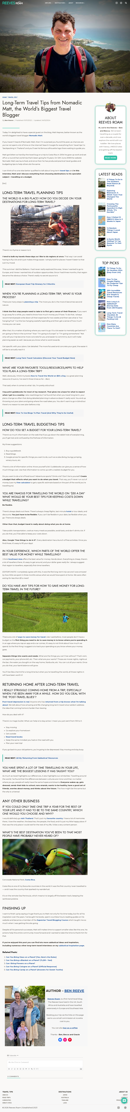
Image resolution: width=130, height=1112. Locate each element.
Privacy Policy (122, 1100)
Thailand (65, 1100)
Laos (65, 1103)
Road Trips (6, 1097)
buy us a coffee (70, 1028)
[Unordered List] (23, 1069)
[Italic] (11, 1069)
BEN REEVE (74, 991)
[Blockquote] (26, 1069)
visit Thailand (27, 818)
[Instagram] (117, 3)
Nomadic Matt (35, 136)
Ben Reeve (9, 120)
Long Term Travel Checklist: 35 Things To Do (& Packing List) (114, 316)
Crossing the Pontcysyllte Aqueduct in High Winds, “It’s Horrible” (114, 208)
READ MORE (110, 158)
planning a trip (31, 302)
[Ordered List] (20, 1069)
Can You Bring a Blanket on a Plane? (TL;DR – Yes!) (29, 960)
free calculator (23, 483)
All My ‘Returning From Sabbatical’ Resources (37, 758)
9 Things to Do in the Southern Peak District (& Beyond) (114, 183)
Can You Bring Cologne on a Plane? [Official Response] (31, 967)
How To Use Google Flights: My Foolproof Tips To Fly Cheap (115, 282)
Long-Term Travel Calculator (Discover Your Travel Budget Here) (45, 358)
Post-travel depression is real (15, 702)
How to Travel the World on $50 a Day (48, 376)
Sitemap (125, 1103)
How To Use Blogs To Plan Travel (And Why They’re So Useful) (44, 413)
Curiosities (6, 1100)
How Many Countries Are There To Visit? (113, 326)
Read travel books (14, 737)
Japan (65, 1095)
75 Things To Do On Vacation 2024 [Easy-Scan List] (114, 270)
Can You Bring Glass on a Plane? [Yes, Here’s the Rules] (31, 957)
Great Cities (7, 1103)
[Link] (31, 1069)
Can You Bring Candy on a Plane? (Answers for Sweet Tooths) (34, 970)
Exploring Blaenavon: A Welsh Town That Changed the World (114, 195)
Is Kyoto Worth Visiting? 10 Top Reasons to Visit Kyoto (114, 242)
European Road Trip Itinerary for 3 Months (35, 284)
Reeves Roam (54, 999)
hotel (68, 511)
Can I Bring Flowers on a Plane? (20, 963)
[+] (37, 1069)
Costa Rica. (30, 880)
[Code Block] (29, 1069)
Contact (124, 1097)
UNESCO (5, 1095)
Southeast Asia (15, 559)
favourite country (55, 818)
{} (34, 1069)
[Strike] (17, 1069)
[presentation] (101, 183)
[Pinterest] (121, 3)
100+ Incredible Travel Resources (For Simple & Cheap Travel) (114, 294)
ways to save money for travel (32, 637)
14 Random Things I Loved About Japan (113, 230)
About (71, 3)
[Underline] (14, 1069)
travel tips (64, 171)
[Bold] (9, 1069)
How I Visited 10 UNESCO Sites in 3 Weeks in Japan (115, 219)
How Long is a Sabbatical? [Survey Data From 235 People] (114, 305)
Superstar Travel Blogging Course (52, 920)
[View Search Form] (126, 3)
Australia (65, 1097)
